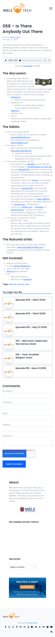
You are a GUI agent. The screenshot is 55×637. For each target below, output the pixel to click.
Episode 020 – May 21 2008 (31, 327)
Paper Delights (43, 199)
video (27, 284)
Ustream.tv (16, 97)
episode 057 (23, 169)
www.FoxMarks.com (19, 142)
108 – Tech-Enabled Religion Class (27, 356)
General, (21, 284)
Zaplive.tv (15, 110)
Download (27, 66)
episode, (13, 284)
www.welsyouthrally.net (21, 150)
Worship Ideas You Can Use (40, 167)
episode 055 (27, 188)
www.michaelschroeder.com (30, 247)
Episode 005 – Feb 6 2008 (30, 299)
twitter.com (27, 207)
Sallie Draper (15, 37)
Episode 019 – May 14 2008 (31, 368)
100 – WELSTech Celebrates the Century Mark (31, 342)
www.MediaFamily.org (20, 137)
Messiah (30, 164)
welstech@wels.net (21, 266)
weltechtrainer (17, 210)
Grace (35, 180)
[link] (17, 8)
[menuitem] (11, 615)
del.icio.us (11, 271)
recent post (19, 204)
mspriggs (39, 207)
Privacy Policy (31, 623)
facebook (27, 279)
